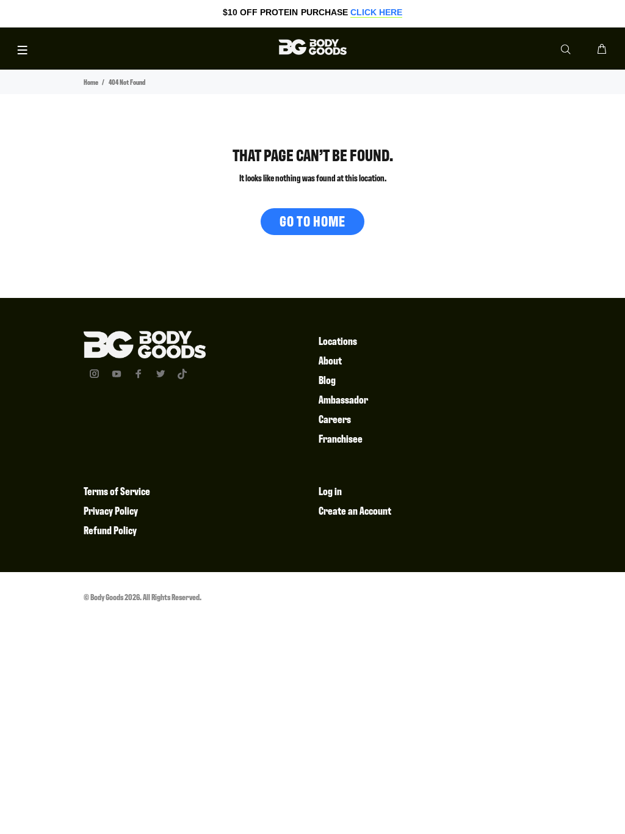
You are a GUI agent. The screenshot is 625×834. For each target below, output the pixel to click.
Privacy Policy (111, 510)
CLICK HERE (376, 12)
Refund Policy (110, 530)
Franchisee (341, 438)
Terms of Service (117, 491)
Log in (330, 491)
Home (91, 82)
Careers (335, 419)
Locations (338, 340)
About (330, 360)
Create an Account (355, 510)
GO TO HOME (312, 220)
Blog (327, 379)
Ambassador (343, 399)
